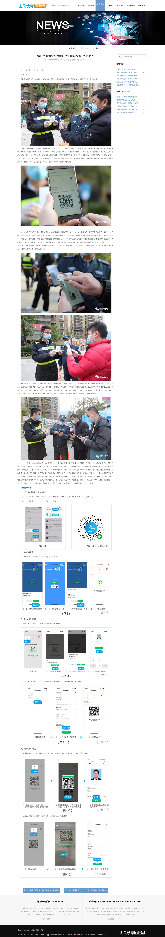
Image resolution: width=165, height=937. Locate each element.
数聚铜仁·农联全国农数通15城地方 (128, 103)
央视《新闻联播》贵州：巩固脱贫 (128, 72)
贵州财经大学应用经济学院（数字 (128, 106)
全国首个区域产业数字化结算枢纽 (128, 97)
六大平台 (110, 5)
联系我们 (141, 5)
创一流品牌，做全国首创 (60, 5)
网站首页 (81, 5)
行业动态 (97, 48)
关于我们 (90, 5)
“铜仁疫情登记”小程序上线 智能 (128, 85)
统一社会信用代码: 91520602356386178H (92, 934)
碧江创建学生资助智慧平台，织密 (128, 112)
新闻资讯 (100, 4)
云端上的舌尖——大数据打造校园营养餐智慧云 (88, 890)
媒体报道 (84, 48)
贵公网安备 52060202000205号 (61, 934)
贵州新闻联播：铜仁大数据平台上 (128, 69)
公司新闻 (72, 48)
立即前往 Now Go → (49, 919)
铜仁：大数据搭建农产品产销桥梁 (128, 79)
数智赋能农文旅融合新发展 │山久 (128, 100)
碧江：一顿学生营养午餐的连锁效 (128, 75)
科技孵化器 (131, 5)
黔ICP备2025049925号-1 (37, 934)
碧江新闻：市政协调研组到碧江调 (128, 82)
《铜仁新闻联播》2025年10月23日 (128, 109)
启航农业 (120, 5)
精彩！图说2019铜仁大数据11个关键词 (43, 890)
